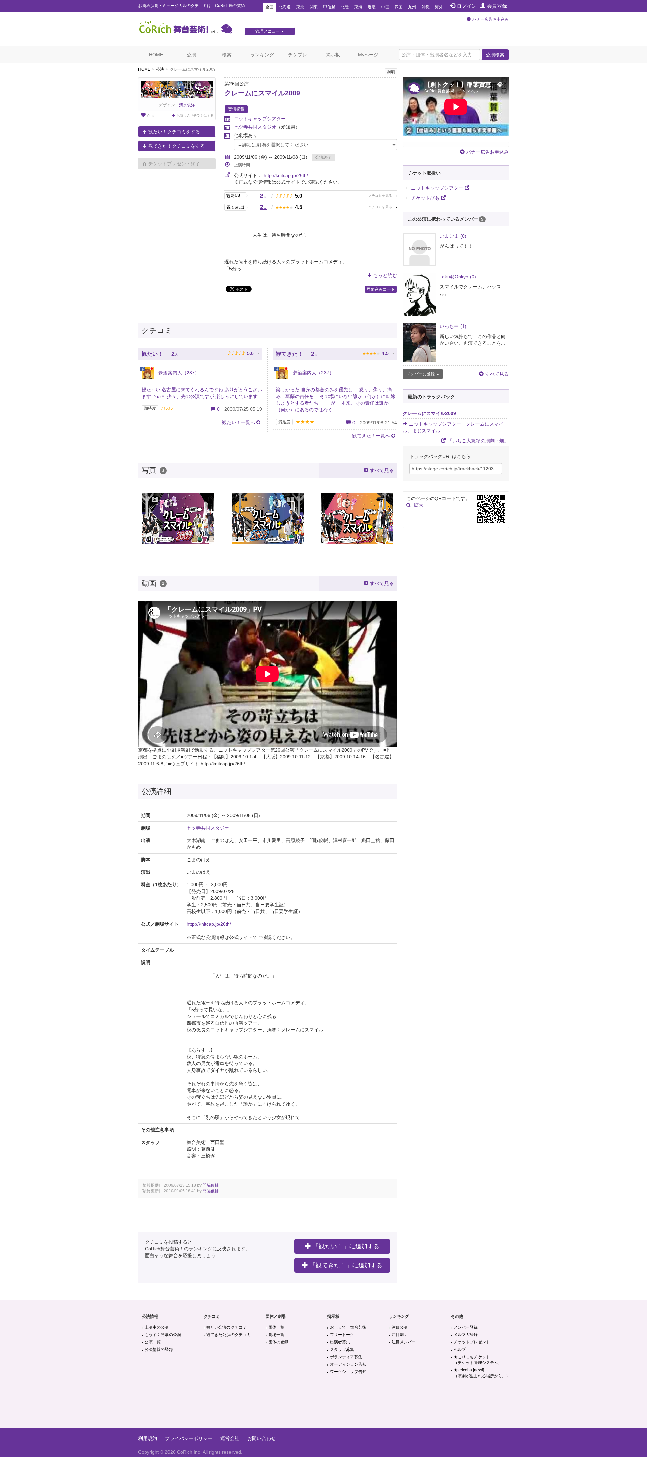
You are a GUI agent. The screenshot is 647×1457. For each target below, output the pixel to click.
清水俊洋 (187, 105)
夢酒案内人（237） (178, 372)
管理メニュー (267, 31)
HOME (156, 54)
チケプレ (297, 54)
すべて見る (382, 470)
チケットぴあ (425, 198)
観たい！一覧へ (238, 422)
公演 (191, 54)
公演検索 (495, 54)
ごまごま (453, 236)
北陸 (345, 7)
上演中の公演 (157, 1327)
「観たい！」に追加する (346, 1246)
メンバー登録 (466, 1327)
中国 (385, 7)
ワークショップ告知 (348, 1371)
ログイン (467, 6)
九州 (412, 7)
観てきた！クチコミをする (176, 146)
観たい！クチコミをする (174, 131)
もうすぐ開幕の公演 (163, 1334)
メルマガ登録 (466, 1334)
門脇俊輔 (211, 1185)
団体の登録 (278, 1342)
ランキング (262, 54)
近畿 (372, 7)
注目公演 (400, 1327)
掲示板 (333, 54)
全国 (269, 7)
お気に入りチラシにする (195, 115)
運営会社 (229, 1438)
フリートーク (342, 1334)
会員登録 (497, 6)
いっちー (453, 326)
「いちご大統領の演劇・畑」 (478, 440)
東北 (300, 7)
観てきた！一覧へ (371, 435)
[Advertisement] (323, 1406)
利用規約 (147, 1438)
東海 (358, 7)
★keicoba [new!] (482, 1373)
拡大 (418, 505)
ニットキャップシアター (260, 118)
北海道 (285, 7)
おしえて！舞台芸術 (348, 1327)
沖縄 (426, 7)
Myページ (368, 54)
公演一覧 (153, 1342)
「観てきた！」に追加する (346, 1265)
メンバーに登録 (420, 374)
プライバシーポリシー (188, 1438)
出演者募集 (340, 1342)
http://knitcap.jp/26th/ (286, 175)
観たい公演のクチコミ (226, 1327)
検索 (227, 54)
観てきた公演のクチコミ (228, 1334)
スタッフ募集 (342, 1349)
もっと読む (385, 275)
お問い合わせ (261, 1438)
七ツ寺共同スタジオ (255, 127)
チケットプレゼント (472, 1342)
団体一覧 (276, 1327)
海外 (439, 7)
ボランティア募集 (346, 1357)
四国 (399, 7)
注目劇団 (400, 1334)
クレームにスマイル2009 (262, 93)
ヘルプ (460, 1349)
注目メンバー (404, 1342)
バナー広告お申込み (490, 19)
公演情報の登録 (159, 1349)
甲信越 (329, 7)
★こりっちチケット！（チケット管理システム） (478, 1360)
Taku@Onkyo (458, 276)
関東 (314, 7)
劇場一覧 (276, 1334)
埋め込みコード (381, 289)
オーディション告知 (348, 1364)
